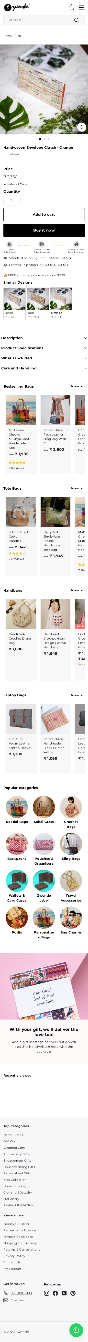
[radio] (14, 304)
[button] (20, 465)
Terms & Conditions (18, 1237)
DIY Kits (9, 1141)
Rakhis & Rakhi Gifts (18, 1205)
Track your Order (16, 1224)
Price (8, 169)
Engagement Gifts (17, 1160)
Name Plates (13, 1135)
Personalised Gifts (17, 1173)
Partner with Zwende (19, 1230)
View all (78, 386)
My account (12, 1268)
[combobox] (44, 20)
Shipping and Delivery (20, 1243)
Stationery (11, 1199)
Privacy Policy (14, 1256)
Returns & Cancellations (21, 1249)
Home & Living (14, 1186)
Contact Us (12, 1262)
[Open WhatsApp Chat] (76, 1330)
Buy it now (44, 230)
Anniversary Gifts (16, 1154)
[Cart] (71, 7)
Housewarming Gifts (19, 1167)
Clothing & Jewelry (17, 1192)
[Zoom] (81, 127)
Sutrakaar (11, 154)
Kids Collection (15, 1180)
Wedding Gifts (14, 1148)
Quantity (11, 191)
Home (7, 36)
